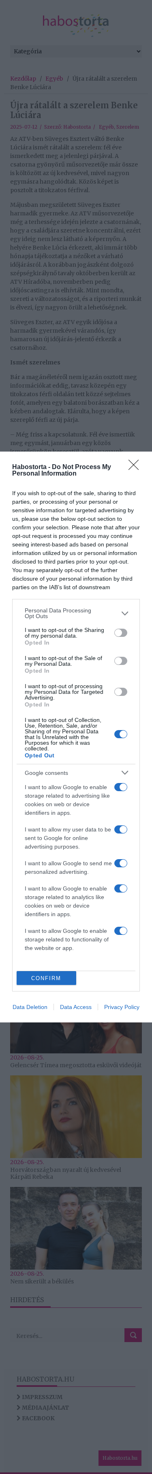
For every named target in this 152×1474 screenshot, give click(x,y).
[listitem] (76, 613)
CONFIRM (46, 978)
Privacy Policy (121, 1007)
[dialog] (76, 737)
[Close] (136, 467)
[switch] (120, 633)
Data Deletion (30, 1007)
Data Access (76, 1007)
